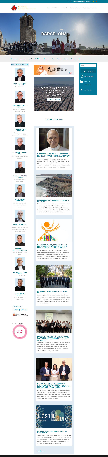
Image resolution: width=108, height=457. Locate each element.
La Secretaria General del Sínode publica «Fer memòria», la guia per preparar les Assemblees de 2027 (52, 246)
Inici (48, 8)
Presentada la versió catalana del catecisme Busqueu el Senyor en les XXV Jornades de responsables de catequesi (53, 338)
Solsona (80, 59)
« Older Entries (40, 451)
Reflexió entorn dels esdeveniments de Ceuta (53, 200)
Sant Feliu (38, 59)
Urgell (30, 59)
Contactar (88, 1)
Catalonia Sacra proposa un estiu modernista (52, 432)
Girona (73, 59)
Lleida (66, 59)
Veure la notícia (54, 100)
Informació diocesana (89, 8)
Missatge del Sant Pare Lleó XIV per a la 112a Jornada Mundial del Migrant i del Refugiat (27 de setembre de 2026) (53, 155)
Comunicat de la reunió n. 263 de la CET (52, 292)
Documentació (74, 8)
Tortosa (59, 59)
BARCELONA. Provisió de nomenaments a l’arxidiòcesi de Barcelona (54, 91)
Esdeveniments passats (79, 1)
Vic (53, 59)
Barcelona (22, 59)
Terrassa (46, 59)
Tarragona (14, 59)
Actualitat (55, 8)
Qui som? (64, 8)
